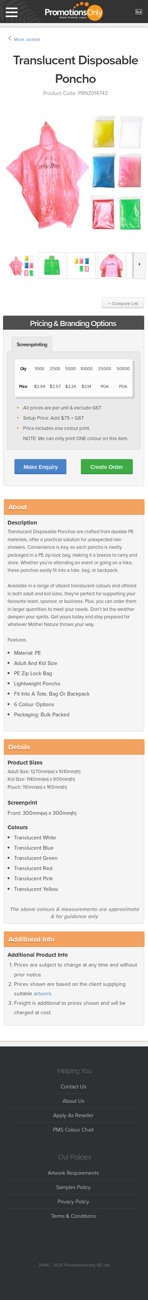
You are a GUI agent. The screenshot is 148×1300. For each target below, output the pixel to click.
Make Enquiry (41, 467)
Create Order (106, 467)
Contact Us (73, 1086)
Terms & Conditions (73, 1215)
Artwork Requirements (73, 1172)
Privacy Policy (73, 1201)
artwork (42, 994)
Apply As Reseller (73, 1115)
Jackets (32, 39)
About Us (73, 1100)
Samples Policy (73, 1187)
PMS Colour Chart (73, 1129)
